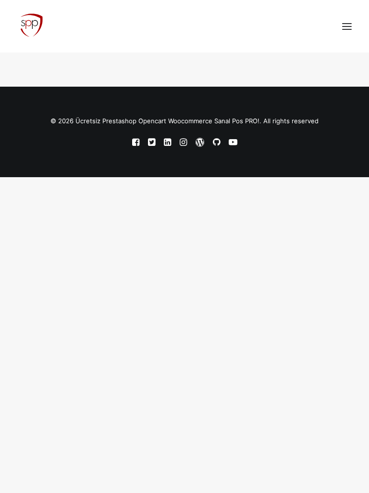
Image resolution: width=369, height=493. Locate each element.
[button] (347, 26)
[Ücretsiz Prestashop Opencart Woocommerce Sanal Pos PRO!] (30, 26)
